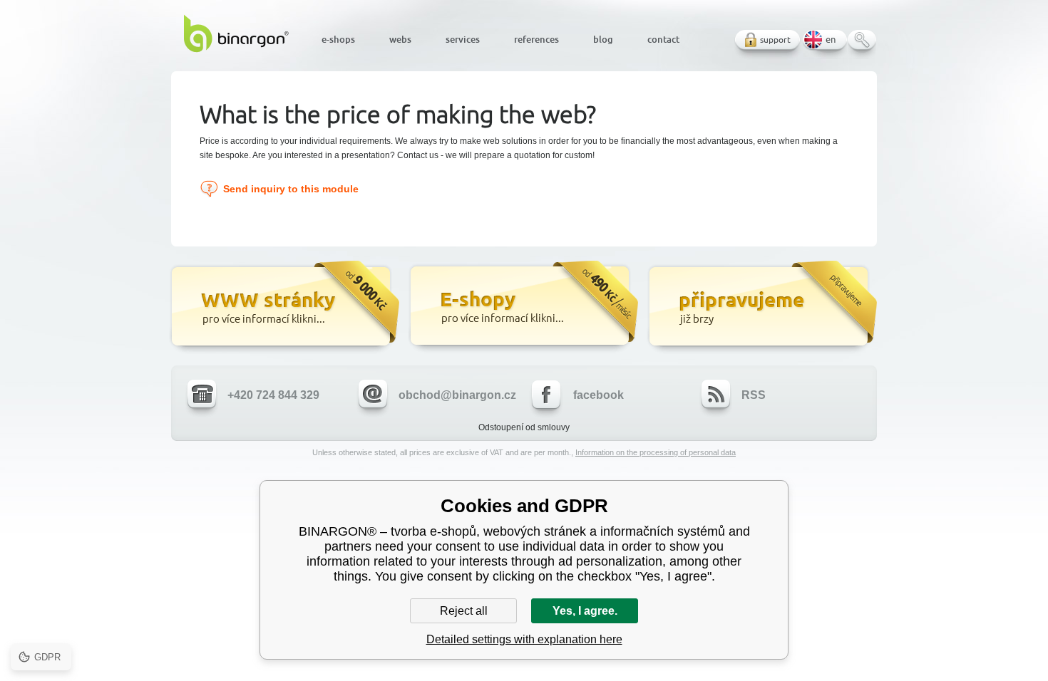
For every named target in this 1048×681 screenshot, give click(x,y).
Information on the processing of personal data (655, 452)
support (775, 39)
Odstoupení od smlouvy (524, 427)
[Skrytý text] (283, 308)
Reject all (464, 611)
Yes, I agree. (585, 611)
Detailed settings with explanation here (524, 639)
